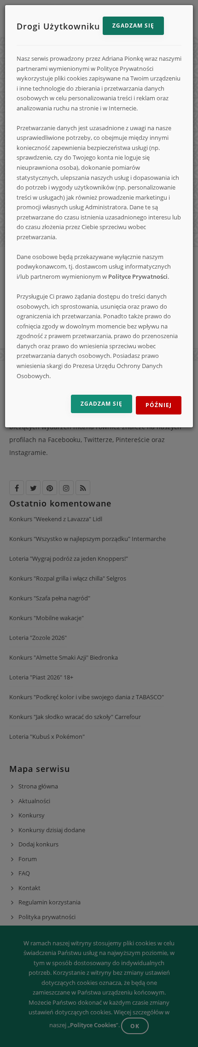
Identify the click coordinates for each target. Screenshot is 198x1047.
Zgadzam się (133, 25)
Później (159, 405)
